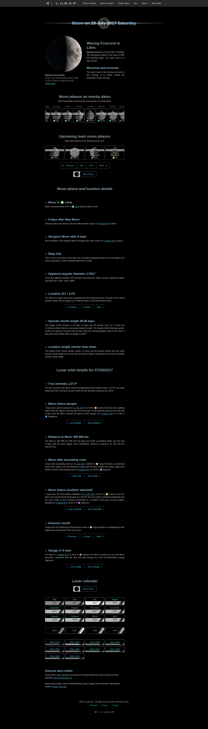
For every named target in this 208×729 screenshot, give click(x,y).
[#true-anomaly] (46, 383)
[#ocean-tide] (46, 253)
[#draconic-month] (46, 523)
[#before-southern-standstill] (46, 490)
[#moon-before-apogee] (46, 403)
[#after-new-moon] (46, 219)
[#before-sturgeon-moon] (46, 236)
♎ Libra (75, 207)
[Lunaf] (61, 3)
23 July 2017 (103, 224)
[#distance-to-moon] (46, 436)
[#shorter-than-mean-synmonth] (46, 346)
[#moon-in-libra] (46, 202)
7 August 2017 (109, 241)
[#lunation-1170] (46, 293)
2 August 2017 (107, 414)
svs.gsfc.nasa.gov (59, 687)
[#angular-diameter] (46, 273)
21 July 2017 (78, 408)
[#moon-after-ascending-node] (46, 459)
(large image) (50, 83)
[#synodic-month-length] (46, 321)
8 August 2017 (84, 470)
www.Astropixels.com (63, 678)
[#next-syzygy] (46, 550)
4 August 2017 (62, 503)
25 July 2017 (79, 464)
